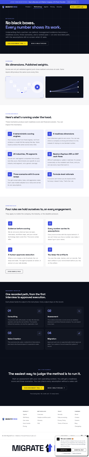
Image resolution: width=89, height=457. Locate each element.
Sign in (72, 435)
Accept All (64, 450)
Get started (64, 435)
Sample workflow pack (44, 417)
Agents (46, 7)
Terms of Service (63, 423)
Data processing (62, 417)
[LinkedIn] (81, 435)
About (76, 414)
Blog (76, 423)
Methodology (38, 7)
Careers (77, 420)
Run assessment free (15, 43)
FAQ (38, 423)
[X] (85, 435)
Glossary (39, 420)
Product (28, 7)
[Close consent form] (88, 436)
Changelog (78, 426)
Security (59, 7)
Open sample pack (14, 271)
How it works (26, 423)
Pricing (52, 7)
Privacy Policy (62, 420)
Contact (77, 417)
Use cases (26, 420)
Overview (40, 414)
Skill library (26, 417)
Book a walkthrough (77, 7)
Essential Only (79, 450)
